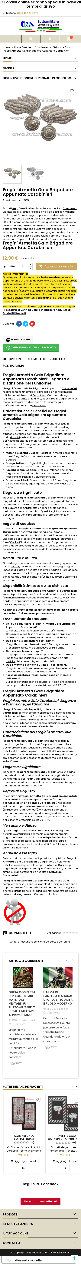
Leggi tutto (15, 1063)
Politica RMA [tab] (13, 365)
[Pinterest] (32, 324)
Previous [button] (67, 960)
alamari (68, 434)
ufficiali (7, 222)
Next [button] (72, 960)
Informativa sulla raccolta (23, 1260)
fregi (15, 208)
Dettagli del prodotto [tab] (46, 359)
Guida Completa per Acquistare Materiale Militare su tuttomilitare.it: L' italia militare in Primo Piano (22, 1003)
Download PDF (18, 339)
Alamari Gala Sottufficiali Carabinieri (24, 1139)
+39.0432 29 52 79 (27, 13)
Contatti (15, 542)
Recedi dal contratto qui (40, 1201)
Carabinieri (69, 208)
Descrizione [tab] (12, 359)
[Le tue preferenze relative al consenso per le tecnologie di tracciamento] (74, 1258)
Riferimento (10, 200)
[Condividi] (19, 324)
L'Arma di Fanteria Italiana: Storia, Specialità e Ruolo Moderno (58, 998)
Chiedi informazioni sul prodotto (31, 347)
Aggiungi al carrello (56, 266)
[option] (23, 1019)
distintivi (15, 437)
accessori (9, 515)
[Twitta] (25, 324)
